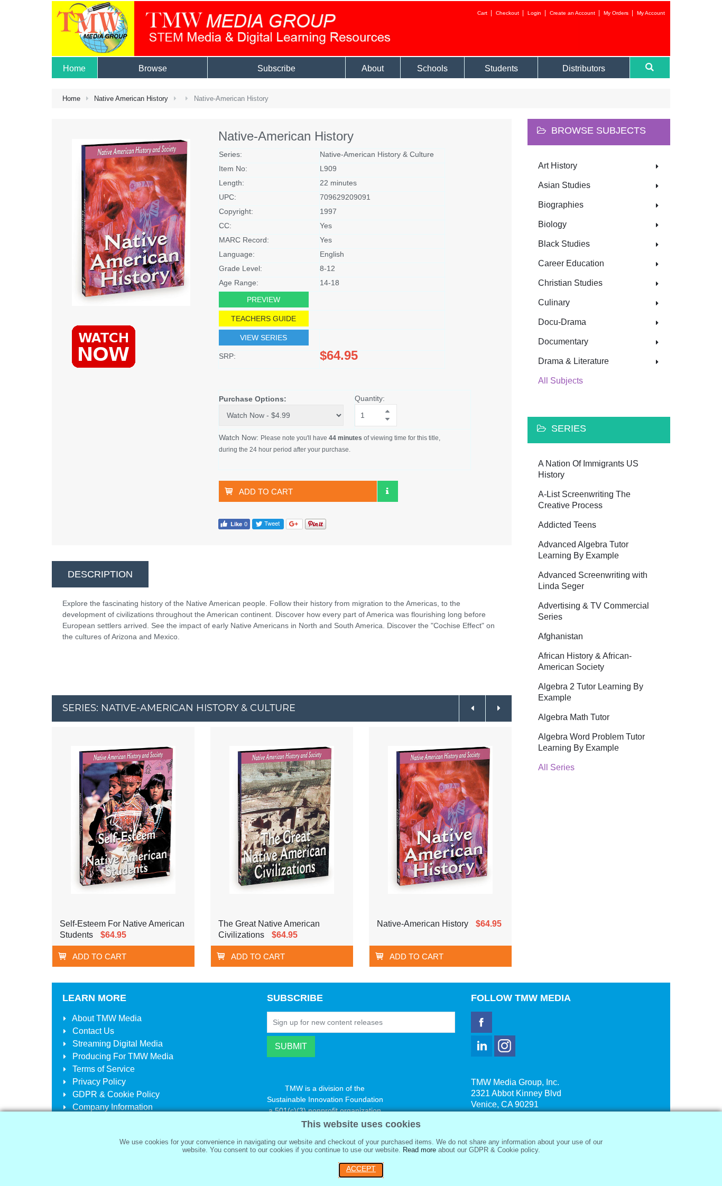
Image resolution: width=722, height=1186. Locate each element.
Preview (263, 299)
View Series (263, 337)
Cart (482, 13)
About (106, 1018)
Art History (557, 165)
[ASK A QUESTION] (387, 491)
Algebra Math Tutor (573, 717)
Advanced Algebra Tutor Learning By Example (583, 550)
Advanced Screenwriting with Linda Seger (592, 581)
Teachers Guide (263, 318)
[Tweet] (268, 523)
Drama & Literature (573, 361)
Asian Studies (564, 185)
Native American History (131, 98)
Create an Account (572, 13)
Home (71, 98)
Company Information (111, 1107)
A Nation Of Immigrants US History (588, 469)
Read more (419, 1150)
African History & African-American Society (585, 661)
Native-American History (422, 923)
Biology (552, 224)
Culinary (554, 302)
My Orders (616, 13)
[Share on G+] (294, 523)
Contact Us (92, 1030)
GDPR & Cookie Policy (115, 1094)
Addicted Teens (567, 524)
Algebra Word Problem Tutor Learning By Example (591, 742)
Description (100, 574)
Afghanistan (560, 636)
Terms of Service (102, 1068)
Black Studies (564, 243)
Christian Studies (570, 282)
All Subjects (560, 380)
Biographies (561, 204)
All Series (556, 767)
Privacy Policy (98, 1081)
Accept (361, 1168)
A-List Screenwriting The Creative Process (584, 500)
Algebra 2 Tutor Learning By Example (590, 692)
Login (534, 13)
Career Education (571, 263)
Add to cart (266, 491)
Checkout (507, 13)
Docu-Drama (562, 321)
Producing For (121, 1056)
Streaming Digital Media (116, 1043)
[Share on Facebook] (234, 523)
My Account (651, 13)
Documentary (563, 341)
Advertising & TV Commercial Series (593, 611)
